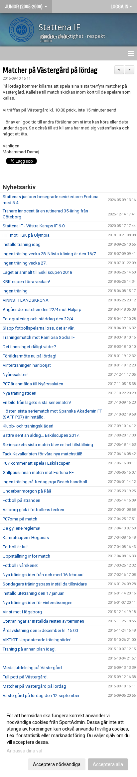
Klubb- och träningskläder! (28, 426)
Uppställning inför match (26, 556)
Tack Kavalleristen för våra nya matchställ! (42, 453)
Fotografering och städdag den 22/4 (38, 318)
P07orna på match (20, 518)
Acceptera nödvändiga (56, 764)
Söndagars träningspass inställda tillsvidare (45, 584)
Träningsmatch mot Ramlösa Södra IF (39, 337)
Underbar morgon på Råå (27, 491)
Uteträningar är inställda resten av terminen (43, 621)
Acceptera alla (108, 764)
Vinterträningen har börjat (27, 365)
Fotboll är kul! (16, 546)
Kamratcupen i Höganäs (26, 537)
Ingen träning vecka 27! (25, 263)
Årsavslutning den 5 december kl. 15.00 (40, 630)
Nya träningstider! (19, 393)
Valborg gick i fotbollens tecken (33, 509)
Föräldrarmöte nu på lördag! (29, 355)
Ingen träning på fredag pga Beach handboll (45, 481)
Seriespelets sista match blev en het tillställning (48, 444)
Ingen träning (15, 290)
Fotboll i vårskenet (20, 565)
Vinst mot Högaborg (22, 611)
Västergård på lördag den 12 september (41, 695)
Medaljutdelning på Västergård (32, 667)
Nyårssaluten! (16, 374)
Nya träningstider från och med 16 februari (43, 574)
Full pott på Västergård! (25, 676)
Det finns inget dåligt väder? (29, 346)
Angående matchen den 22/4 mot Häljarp (42, 309)
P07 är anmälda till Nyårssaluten (33, 383)
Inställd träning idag (22, 244)
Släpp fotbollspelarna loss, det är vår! (38, 328)
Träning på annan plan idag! (29, 649)
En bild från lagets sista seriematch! (37, 402)
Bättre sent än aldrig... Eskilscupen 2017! (41, 435)
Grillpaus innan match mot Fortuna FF (38, 472)
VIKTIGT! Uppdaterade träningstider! (37, 639)
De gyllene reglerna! (21, 528)
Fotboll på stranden (21, 500)
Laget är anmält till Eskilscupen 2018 (37, 272)
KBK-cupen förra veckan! (26, 281)
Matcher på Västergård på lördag (50, 70)
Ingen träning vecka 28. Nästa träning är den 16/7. (50, 253)
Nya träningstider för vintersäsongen (37, 602)
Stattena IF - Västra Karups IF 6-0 (34, 225)
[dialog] (68, 739)
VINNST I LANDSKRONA (26, 300)
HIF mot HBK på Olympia (26, 235)
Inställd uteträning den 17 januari (34, 593)
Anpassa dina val (24, 750)
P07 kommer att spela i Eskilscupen (36, 463)
